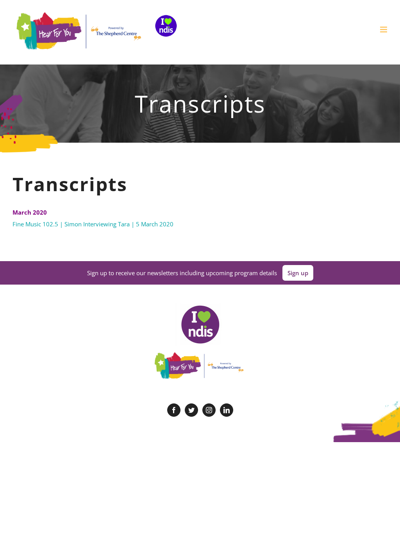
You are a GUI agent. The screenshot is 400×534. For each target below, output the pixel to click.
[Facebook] (173, 410)
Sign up (298, 273)
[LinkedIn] (226, 410)
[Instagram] (209, 410)
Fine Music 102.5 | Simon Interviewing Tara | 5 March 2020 (92, 224)
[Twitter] (191, 410)
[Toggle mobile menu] (384, 29)
